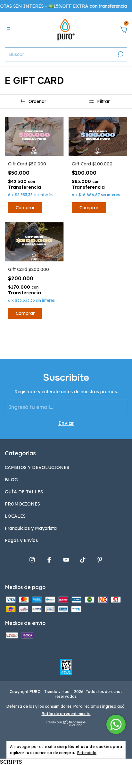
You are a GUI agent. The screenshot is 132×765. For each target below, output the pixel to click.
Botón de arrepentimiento (66, 713)
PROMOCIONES (22, 504)
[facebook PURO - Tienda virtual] (49, 560)
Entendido (86, 752)
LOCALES (15, 516)
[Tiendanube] (66, 724)
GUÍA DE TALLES (24, 492)
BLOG (11, 479)
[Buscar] (120, 54)
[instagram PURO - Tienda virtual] (32, 560)
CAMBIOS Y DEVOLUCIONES (37, 467)
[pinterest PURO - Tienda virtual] (100, 560)
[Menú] (10, 30)
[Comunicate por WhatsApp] (116, 724)
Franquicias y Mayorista (31, 528)
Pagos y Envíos (21, 540)
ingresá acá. (114, 706)
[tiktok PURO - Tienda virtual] (83, 560)
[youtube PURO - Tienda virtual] (66, 560)
